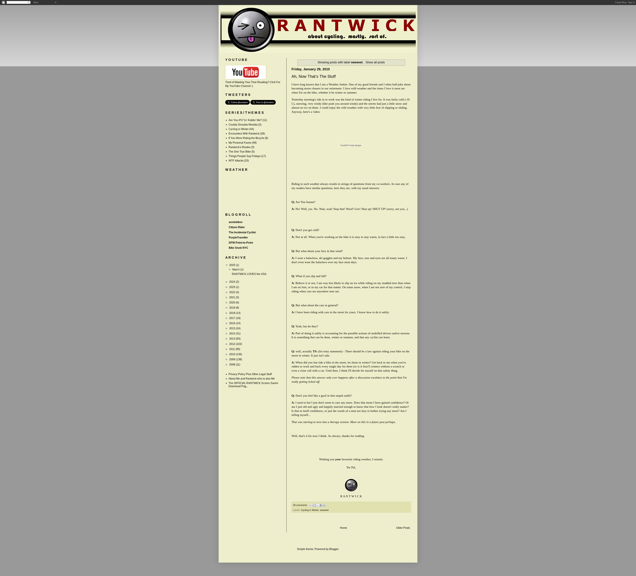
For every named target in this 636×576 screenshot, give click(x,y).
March (236, 269)
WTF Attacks (236, 160)
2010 (232, 354)
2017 (232, 318)
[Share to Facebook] (321, 505)
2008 (232, 364)
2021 (232, 297)
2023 (232, 287)
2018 (232, 313)
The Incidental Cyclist (242, 232)
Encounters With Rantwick (244, 133)
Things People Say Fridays (245, 156)
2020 (232, 302)
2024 (232, 281)
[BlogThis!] (314, 505)
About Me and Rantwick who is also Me (252, 378)
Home (343, 527)
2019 (232, 307)
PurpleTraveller (238, 237)
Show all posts (375, 62)
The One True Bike (240, 151)
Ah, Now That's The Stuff (314, 76)
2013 (232, 338)
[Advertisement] (351, 519)
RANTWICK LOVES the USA (249, 274)
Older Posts (403, 527)
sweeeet (324, 510)
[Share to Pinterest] (324, 505)
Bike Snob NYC (238, 247)
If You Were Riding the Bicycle (246, 138)
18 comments (300, 505)
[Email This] (311, 505)
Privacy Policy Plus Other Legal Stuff (250, 374)
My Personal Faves (240, 142)
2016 (232, 323)
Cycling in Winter (309, 510)
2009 (232, 359)
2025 (232, 265)
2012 (232, 344)
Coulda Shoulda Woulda (243, 124)
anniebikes (235, 222)
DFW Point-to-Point (241, 242)
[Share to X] (317, 505)
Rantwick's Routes (239, 147)
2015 (232, 328)
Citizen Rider (237, 227)
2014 (232, 333)
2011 (232, 349)
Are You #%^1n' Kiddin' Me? (245, 120)
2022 (232, 292)
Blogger (333, 549)
